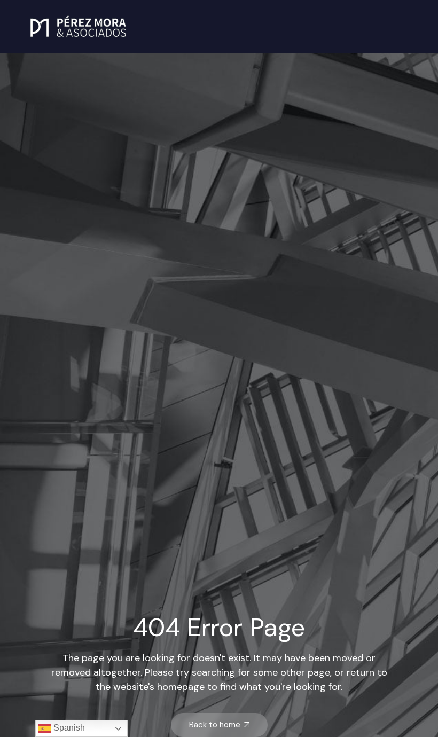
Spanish (68, 727)
